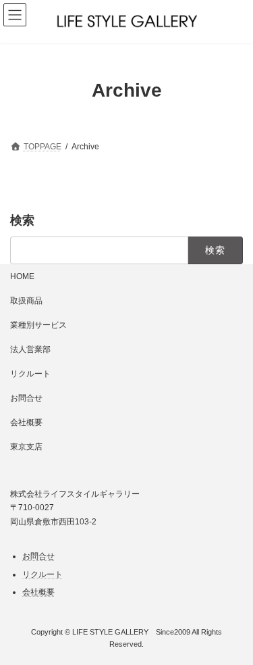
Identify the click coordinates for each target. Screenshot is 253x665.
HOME (22, 276)
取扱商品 (26, 300)
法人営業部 (30, 349)
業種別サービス (38, 325)
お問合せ (26, 398)
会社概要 (26, 422)
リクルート (30, 373)
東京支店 (26, 446)
